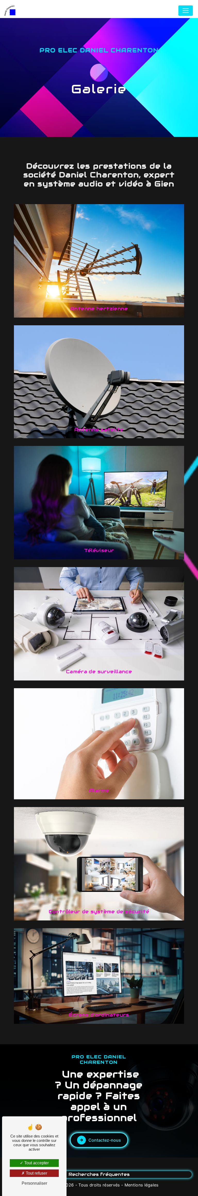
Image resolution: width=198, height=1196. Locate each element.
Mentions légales (142, 1184)
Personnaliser (34, 1183)
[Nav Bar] (185, 10)
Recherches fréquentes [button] (99, 1174)
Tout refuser (36, 1173)
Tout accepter (36, 1163)
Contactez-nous (104, 1140)
